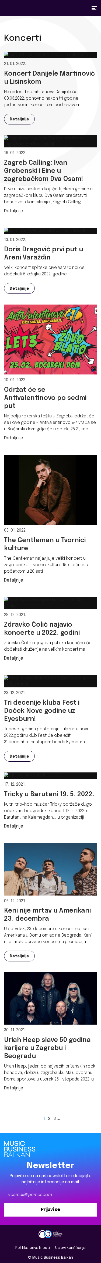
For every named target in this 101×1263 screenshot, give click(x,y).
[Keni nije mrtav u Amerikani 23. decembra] (50, 869)
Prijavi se (50, 1209)
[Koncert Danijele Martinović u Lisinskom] (46, 55)
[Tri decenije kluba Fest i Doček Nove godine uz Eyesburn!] (50, 681)
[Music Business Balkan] (50, 1234)
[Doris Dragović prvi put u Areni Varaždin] (45, 231)
